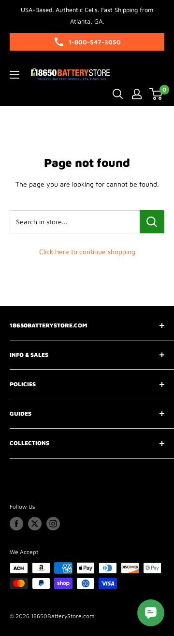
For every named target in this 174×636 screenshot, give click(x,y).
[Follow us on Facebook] (16, 523)
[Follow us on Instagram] (53, 523)
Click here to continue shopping (87, 251)
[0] (156, 94)
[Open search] (118, 94)
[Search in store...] (152, 221)
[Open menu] (14, 75)
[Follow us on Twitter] (35, 523)
